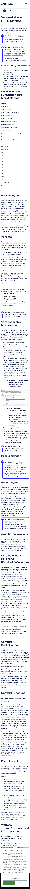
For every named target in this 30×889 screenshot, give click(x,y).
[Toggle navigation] (26, 4)
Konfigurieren (15, 878)
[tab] (15, 10)
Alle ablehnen (21, 882)
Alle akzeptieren (9, 882)
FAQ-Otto (21, 36)
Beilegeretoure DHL (10, 299)
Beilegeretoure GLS (10, 296)
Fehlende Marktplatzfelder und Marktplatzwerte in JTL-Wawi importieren (13, 354)
